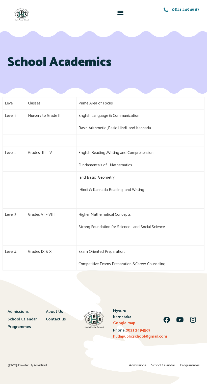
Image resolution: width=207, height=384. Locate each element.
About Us (54, 311)
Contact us (56, 319)
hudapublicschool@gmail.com (140, 336)
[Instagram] (192, 319)
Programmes (19, 326)
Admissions (18, 311)
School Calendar (22, 319)
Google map (124, 323)
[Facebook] (166, 319)
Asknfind (40, 365)
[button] (120, 12)
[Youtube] (179, 319)
